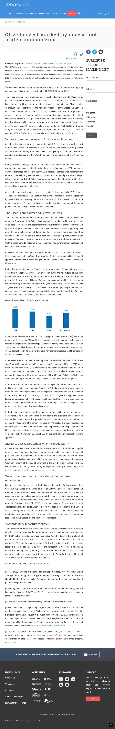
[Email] (100, 51)
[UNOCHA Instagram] (73, 679)
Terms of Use (70, 714)
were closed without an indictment (49, 625)
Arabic (91, 126)
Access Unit (10, 690)
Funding (62, 13)
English (91, 117)
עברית (99, 13)
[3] (53, 470)
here (70, 602)
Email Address (92, 77)
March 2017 (10, 642)
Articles (21, 22)
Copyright (51, 714)
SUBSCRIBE (93, 654)
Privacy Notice (60, 714)
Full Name (90, 89)
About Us (10, 13)
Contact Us (43, 714)
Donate (72, 13)
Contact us (10, 678)
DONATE (93, 699)
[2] (44, 269)
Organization (91, 101)
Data (55, 13)
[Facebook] (88, 51)
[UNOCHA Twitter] (67, 679)
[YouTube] (67, 684)
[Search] (79, 13)
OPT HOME (9, 22)
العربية (106, 13)
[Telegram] (61, 684)
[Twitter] (94, 51)
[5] (49, 557)
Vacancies (10, 684)
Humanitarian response (15, 703)
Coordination (22, 13)
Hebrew (91, 122)
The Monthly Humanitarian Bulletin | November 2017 (47, 63)
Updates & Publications (40, 13)
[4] (68, 550)
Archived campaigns (14, 696)
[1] (26, 126)
